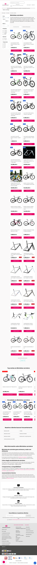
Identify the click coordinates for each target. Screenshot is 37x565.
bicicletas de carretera (22, 457)
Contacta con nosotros (6, 543)
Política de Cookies (5, 541)
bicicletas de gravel (10, 478)
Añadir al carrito (16, 50)
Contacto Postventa (5, 544)
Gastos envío (4, 529)
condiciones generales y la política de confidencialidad (21, 519)
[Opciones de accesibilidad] (35, 563)
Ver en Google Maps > (19, 541)
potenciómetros (11, 470)
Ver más (29, 237)
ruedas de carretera (20, 469)
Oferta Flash (5, 371)
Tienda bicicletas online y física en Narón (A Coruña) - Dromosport (7, 538)
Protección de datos (5, 534)
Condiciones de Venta (6, 533)
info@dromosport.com (21, 528)
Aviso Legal (4, 531)
